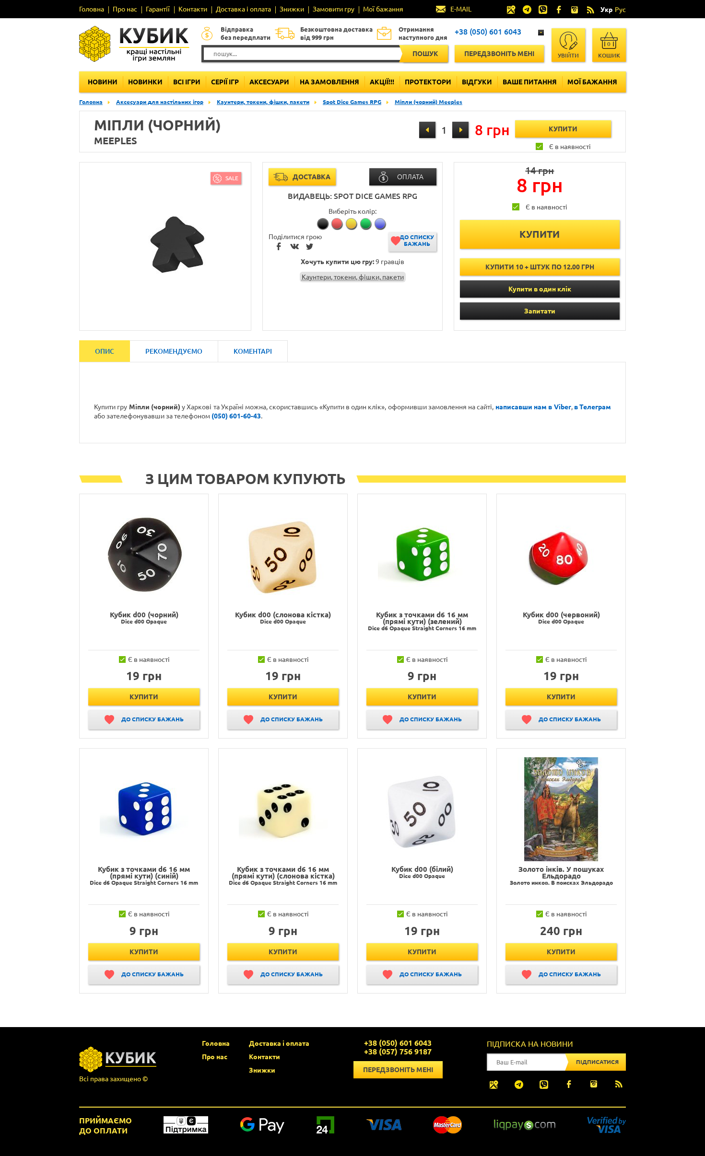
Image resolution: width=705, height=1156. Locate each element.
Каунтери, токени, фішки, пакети (263, 102)
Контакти (192, 9)
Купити (143, 697)
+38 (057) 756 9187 (398, 1051)
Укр (606, 9)
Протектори (428, 82)
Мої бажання (383, 9)
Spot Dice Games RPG (352, 102)
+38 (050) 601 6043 (488, 31)
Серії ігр (225, 82)
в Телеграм (592, 407)
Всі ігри (186, 82)
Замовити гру (333, 9)
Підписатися (597, 1062)
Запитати (539, 311)
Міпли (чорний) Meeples (428, 102)
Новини (103, 82)
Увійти (568, 55)
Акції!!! (382, 82)
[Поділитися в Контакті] (294, 247)
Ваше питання (530, 82)
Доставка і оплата (243, 9)
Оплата (410, 177)
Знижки (292, 9)
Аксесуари (269, 82)
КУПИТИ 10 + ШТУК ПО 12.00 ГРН (539, 267)
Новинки (145, 82)
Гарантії (158, 9)
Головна (91, 9)
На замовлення (329, 82)
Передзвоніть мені (499, 54)
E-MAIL (460, 9)
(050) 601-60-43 (236, 416)
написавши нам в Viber (533, 407)
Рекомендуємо (173, 351)
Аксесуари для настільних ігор (159, 102)
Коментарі (253, 351)
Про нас (125, 9)
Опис (104, 351)
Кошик (609, 49)
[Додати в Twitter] (310, 247)
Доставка (311, 177)
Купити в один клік (539, 289)
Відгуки (477, 82)
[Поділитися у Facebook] (279, 247)
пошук (425, 54)
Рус (620, 9)
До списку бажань (417, 240)
